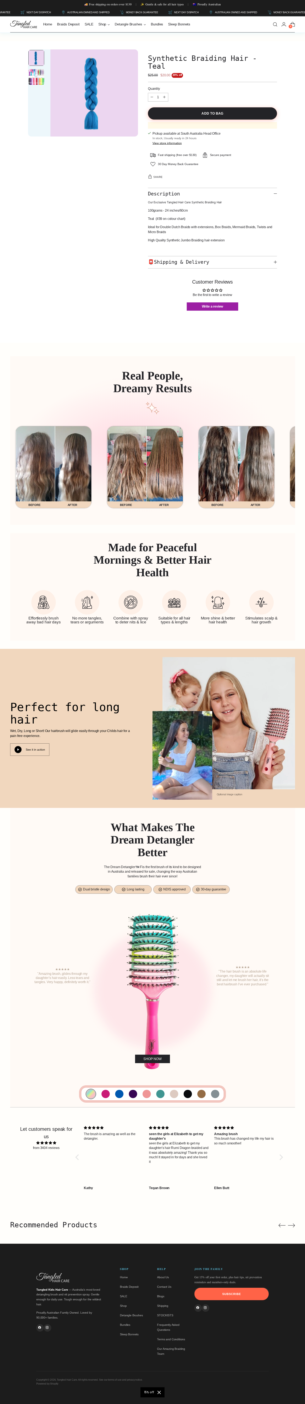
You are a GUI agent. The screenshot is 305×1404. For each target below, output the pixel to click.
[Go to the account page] (284, 24)
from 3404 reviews (46, 1148)
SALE (123, 1296)
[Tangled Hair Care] (23, 24)
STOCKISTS (165, 1315)
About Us (163, 1277)
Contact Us (164, 1286)
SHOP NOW (152, 1059)
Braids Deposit (129, 1286)
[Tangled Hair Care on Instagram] (47, 1328)
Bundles (125, 1324)
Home (124, 1277)
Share (158, 177)
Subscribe (231, 1294)
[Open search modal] (275, 24)
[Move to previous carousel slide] (281, 1225)
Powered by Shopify (47, 1383)
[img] (46, 1142)
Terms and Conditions (171, 1339)
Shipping (162, 1305)
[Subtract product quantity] (152, 97)
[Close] (159, 1392)
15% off (149, 1392)
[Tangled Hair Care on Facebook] (40, 1328)
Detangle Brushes (131, 1315)
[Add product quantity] (164, 97)
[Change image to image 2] (36, 77)
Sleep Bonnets (129, 1334)
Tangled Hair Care (67, 1379)
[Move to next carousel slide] (291, 1225)
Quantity (154, 88)
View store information (167, 143)
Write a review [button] (212, 306)
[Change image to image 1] (36, 58)
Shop (123, 1305)
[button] (78, 1157)
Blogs (160, 1296)
